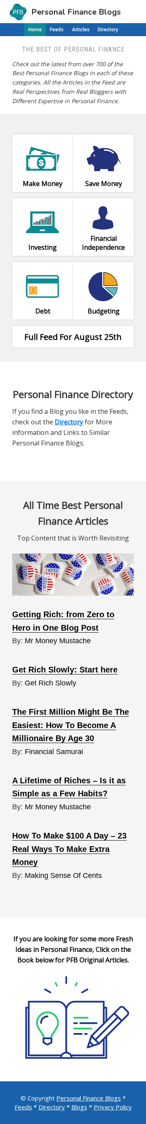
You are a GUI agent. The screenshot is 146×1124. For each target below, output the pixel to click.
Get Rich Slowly (50, 683)
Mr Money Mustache (58, 641)
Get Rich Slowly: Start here (65, 669)
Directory (52, 1107)
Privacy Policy (113, 1107)
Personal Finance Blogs (88, 1098)
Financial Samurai (54, 752)
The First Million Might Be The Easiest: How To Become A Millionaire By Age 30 (70, 725)
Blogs (79, 1107)
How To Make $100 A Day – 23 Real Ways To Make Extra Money (69, 849)
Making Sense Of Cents (63, 875)
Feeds (23, 1107)
